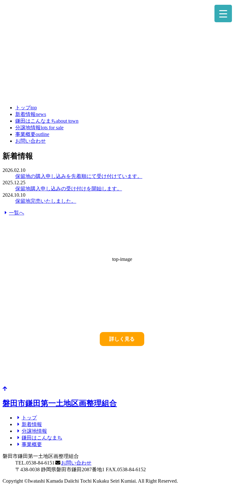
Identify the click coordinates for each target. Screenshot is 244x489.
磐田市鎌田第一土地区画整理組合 (60, 403)
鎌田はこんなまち (46, 121)
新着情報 (30, 114)
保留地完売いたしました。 (45, 201)
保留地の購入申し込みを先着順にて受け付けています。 (78, 176)
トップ (26, 107)
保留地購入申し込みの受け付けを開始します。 (68, 188)
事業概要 (32, 134)
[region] (122, 51)
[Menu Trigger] (223, 13)
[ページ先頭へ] (5, 388)
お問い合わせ (30, 141)
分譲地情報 (39, 127)
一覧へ (16, 212)
